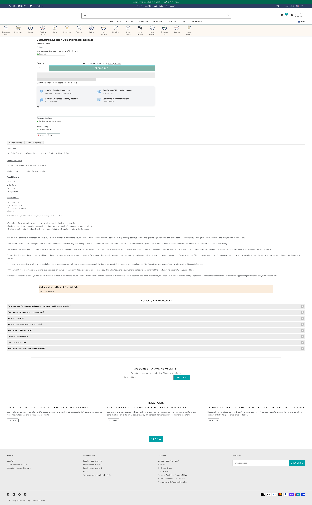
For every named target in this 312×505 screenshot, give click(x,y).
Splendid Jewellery (22, 500)
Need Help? (289, 6)
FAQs (278, 6)
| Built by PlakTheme (38, 501)
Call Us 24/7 (163, 471)
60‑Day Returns (114, 63)
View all (156, 439)
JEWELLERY (143, 22)
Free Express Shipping (92, 461)
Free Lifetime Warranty (93, 468)
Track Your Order (165, 468)
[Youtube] (25, 494)
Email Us (162, 464)
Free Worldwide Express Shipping (172, 482)
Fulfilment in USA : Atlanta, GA (171, 478)
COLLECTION (158, 22)
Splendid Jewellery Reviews (19, 468)
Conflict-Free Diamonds (17, 464)
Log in (296, 14)
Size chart (42, 54)
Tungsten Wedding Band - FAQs (97, 475)
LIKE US (302, 22)
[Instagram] (19, 494)
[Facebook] (8, 494)
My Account (298, 16)
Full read (13, 420)
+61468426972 (18, 6)
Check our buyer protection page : (50, 121)
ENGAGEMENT (115, 22)
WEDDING (130, 22)
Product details (34, 142)
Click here (73, 51)
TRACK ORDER (196, 22)
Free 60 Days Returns (92, 464)
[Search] (228, 15)
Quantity (40, 63)
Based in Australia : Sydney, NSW (172, 475)
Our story (11, 461)
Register (302, 14)
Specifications (15, 142)
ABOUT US (172, 22)
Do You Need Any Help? (168, 461)
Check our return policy (46, 129)
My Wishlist (38, 6)
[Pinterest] (14, 494)
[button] (96, 75)
